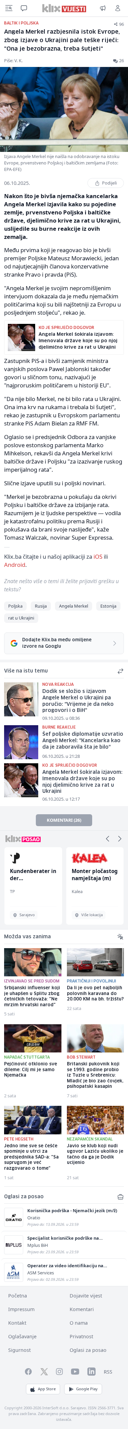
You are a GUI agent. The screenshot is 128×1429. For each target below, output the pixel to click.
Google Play (87, 1388)
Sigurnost (19, 1350)
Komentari (82, 1309)
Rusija (41, 606)
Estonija (108, 606)
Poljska (15, 606)
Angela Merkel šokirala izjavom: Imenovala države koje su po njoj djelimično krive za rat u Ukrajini (82, 782)
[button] (107, 839)
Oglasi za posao (88, 1350)
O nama (79, 1323)
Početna (17, 1295)
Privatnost (81, 1336)
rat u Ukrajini (21, 618)
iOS (98, 556)
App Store (47, 1388)
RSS (108, 1372)
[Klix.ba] (64, 8)
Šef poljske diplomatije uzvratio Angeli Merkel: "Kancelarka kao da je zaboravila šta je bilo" (82, 740)
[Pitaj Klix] (24, 8)
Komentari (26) (64, 820)
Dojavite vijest (86, 1295)
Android (14, 565)
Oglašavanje (22, 1336)
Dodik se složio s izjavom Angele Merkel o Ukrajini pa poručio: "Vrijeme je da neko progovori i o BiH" (78, 701)
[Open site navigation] (8, 8)
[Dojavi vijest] (103, 8)
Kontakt (17, 1323)
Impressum (21, 1309)
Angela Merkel (73, 606)
